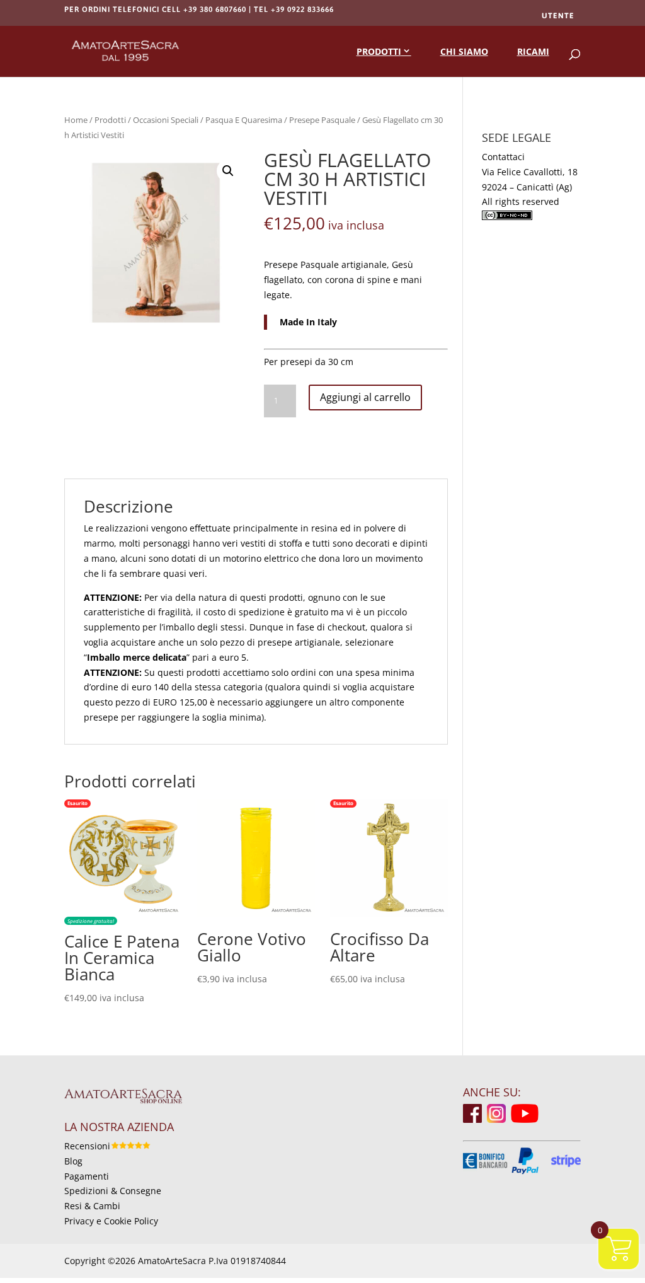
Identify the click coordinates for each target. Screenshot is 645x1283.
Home (76, 119)
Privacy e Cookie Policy (111, 1221)
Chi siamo (464, 51)
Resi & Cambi (92, 1206)
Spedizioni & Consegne (112, 1191)
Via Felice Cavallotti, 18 (530, 172)
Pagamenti (86, 1176)
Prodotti (379, 51)
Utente (558, 15)
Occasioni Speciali (165, 119)
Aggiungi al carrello (365, 397)
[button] (228, 171)
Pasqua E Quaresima (243, 119)
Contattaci (503, 157)
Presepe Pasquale (322, 119)
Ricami (533, 51)
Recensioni (87, 1146)
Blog (73, 1161)
